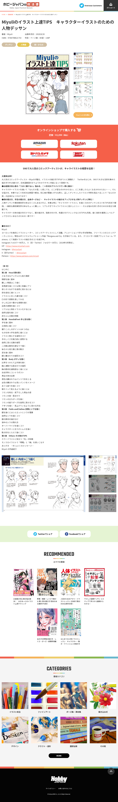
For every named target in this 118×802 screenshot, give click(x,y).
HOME (3, 14)
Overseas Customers (93, 5)
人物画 (23, 44)
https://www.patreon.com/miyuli (24, 256)
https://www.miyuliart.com (18, 246)
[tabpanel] (43, 483)
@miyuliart (17, 249)
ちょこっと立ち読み (83, 115)
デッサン (9, 44)
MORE (59, 755)
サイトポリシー (51, 788)
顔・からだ (38, 44)
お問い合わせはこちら (65, 788)
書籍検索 (10, 14)
